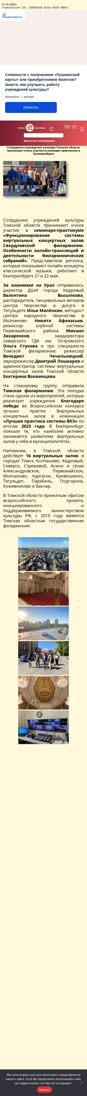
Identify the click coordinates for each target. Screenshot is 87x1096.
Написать (30, 107)
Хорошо (44, 1089)
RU (74, 127)
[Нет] (82, 1083)
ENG (67, 127)
